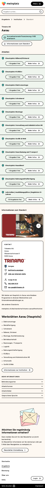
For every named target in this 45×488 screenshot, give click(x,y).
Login (35, 478)
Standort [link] (29, 19)
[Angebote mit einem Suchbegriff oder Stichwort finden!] (40, 12)
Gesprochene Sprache (9, 395)
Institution (18, 19)
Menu (35, 4)
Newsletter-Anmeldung (13, 450)
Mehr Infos (32, 63)
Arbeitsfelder (7, 391)
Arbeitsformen (7, 386)
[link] (15, 266)
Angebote (6, 19)
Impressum (39, 486)
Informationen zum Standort (18, 44)
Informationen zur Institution (15, 370)
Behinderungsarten (9, 382)
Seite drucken (7, 486)
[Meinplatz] (10, 4)
